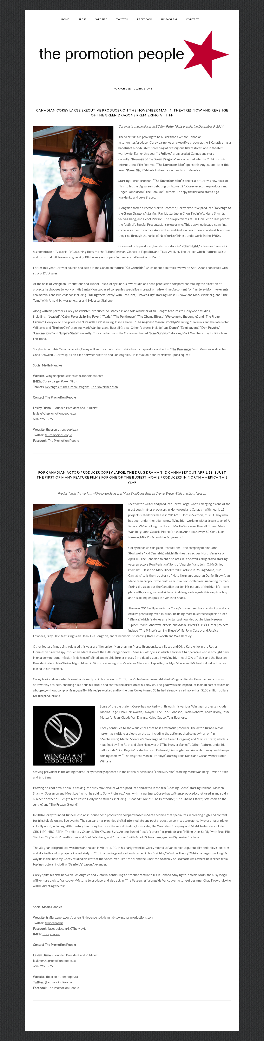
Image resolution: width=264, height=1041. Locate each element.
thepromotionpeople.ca (62, 429)
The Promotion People (63, 440)
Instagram (169, 19)
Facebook (144, 19)
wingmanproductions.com (63, 376)
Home (65, 19)
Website (101, 19)
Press (82, 19)
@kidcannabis (54, 923)
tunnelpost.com (92, 376)
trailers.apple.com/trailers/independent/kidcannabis (81, 917)
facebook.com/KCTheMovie (67, 928)
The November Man (104, 387)
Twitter (122, 19)
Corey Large (51, 381)
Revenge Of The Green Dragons (67, 387)
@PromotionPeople (58, 435)
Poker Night (69, 381)
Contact (192, 19)
